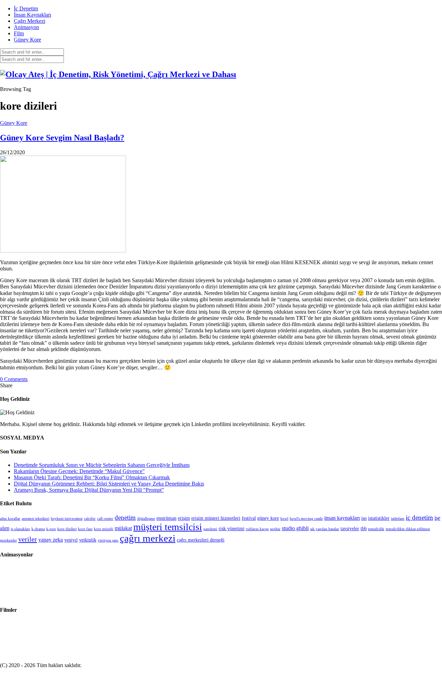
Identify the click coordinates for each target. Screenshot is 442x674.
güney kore (268, 518)
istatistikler (379, 518)
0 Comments (14, 379)
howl (284, 518)
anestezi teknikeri (35, 518)
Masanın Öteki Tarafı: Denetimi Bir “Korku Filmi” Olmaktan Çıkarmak (92, 477)
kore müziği (103, 529)
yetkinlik (87, 540)
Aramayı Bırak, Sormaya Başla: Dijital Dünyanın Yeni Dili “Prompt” (89, 490)
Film (19, 33)
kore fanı (85, 529)
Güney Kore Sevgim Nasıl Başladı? (62, 137)
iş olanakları (20, 529)
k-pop (51, 529)
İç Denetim (26, 8)
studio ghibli (295, 528)
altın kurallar (10, 518)
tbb (364, 528)
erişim (184, 518)
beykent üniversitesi (67, 518)
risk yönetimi (231, 528)
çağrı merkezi (147, 538)
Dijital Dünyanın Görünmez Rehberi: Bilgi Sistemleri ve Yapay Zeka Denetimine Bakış (109, 484)
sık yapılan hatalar (324, 529)
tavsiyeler (349, 528)
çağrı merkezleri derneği (200, 540)
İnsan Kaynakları (32, 15)
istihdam (397, 518)
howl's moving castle (306, 518)
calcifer (90, 518)
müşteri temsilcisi (167, 526)
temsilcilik (376, 529)
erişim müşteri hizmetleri (215, 518)
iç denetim (419, 517)
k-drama (38, 529)
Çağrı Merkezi (29, 21)
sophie (275, 529)
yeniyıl (71, 540)
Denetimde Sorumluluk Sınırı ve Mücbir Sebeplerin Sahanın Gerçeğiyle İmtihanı (102, 465)
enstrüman (166, 518)
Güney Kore (27, 40)
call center (105, 518)
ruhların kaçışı (257, 529)
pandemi (210, 529)
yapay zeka (50, 540)
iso (364, 518)
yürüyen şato (108, 540)
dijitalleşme (146, 518)
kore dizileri (67, 529)
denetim (125, 517)
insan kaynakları (342, 518)
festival (249, 518)
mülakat (123, 528)
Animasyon (26, 27)
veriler (27, 539)
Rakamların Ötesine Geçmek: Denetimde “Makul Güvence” (79, 471)
